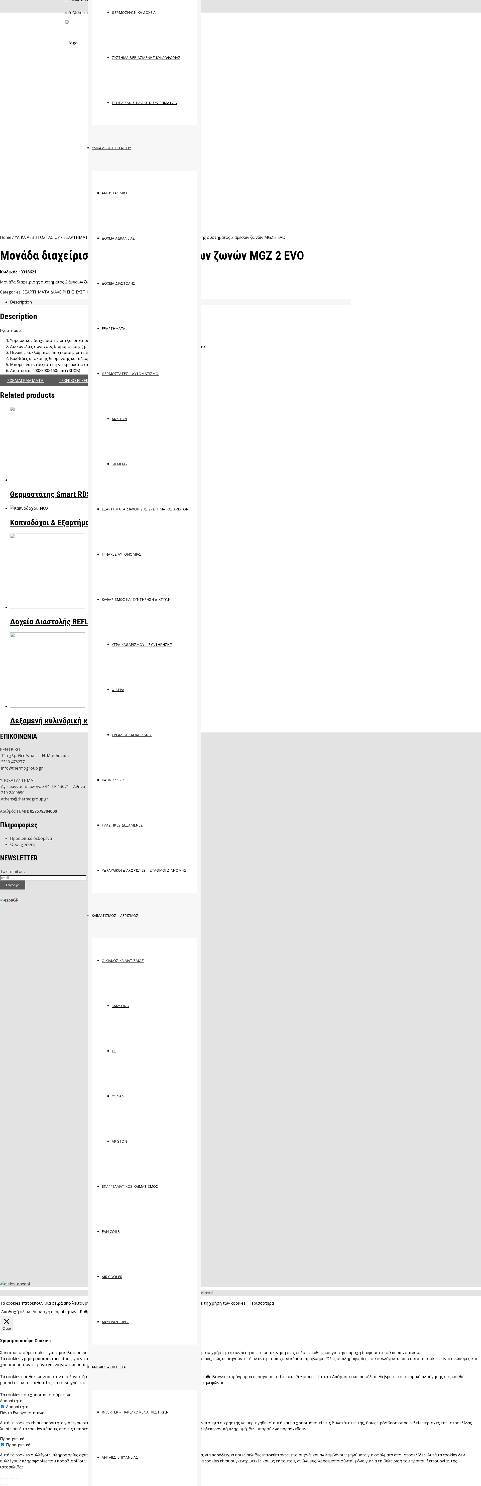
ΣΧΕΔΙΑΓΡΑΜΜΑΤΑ (25, 380)
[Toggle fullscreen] (12, 1478)
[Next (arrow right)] (7, 1484)
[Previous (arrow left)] (2, 1484)
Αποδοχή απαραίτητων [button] (54, 1311)
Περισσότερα (261, 1303)
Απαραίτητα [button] (11, 1400)
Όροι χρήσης (22, 844)
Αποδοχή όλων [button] (15, 1311)
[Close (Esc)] (2, 1478)
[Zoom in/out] (17, 1478)
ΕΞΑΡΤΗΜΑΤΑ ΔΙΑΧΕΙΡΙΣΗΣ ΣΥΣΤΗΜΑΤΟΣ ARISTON (72, 292)
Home (5, 237)
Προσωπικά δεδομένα (31, 838)
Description (21, 302)
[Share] (7, 1478)
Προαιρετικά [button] (12, 1439)
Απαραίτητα (17, 1406)
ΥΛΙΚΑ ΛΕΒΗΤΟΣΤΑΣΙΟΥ (37, 237)
